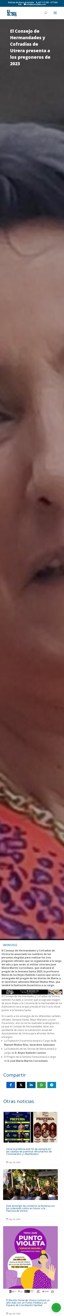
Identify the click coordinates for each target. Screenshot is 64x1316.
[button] (56, 1307)
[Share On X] (21, 1085)
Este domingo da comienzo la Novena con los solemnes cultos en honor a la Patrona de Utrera (30, 1195)
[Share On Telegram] (51, 1085)
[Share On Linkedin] (31, 1085)
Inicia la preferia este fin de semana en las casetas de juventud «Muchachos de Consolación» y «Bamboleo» (30, 1138)
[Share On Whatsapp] (41, 1085)
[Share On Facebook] (10, 1085)
